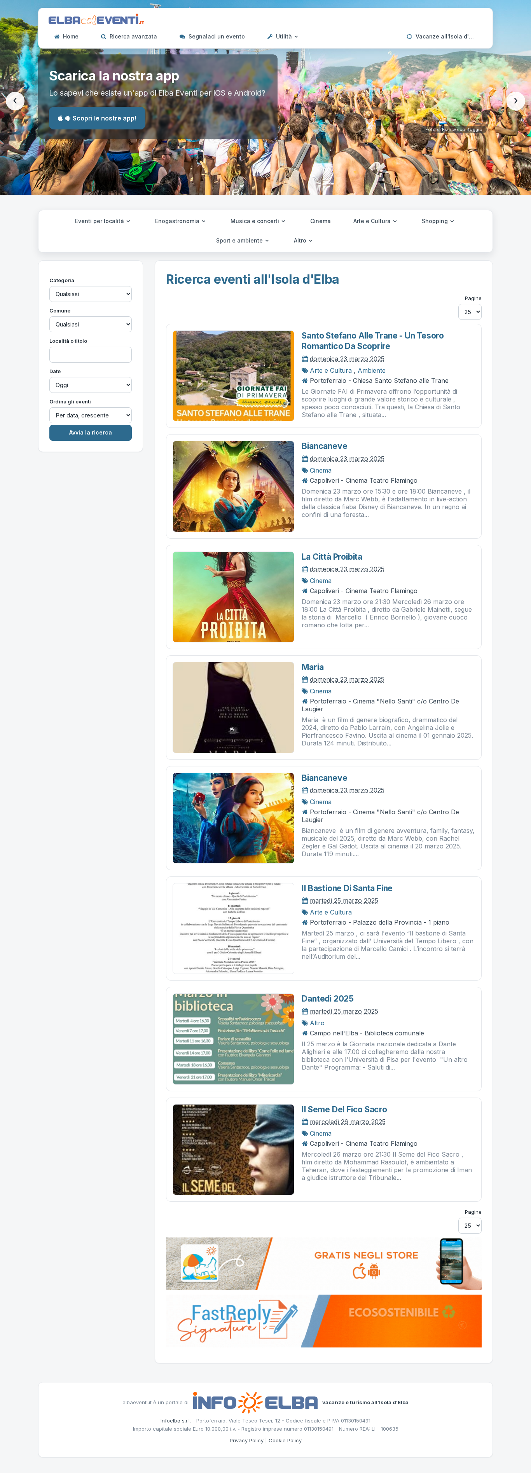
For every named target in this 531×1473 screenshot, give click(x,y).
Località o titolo (68, 341)
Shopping (435, 221)
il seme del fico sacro (344, 1109)
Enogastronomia (178, 221)
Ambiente (372, 370)
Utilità (283, 36)
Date (55, 371)
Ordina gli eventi (70, 401)
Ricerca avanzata (132, 36)
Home (70, 36)
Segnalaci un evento (216, 36)
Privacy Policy (247, 1440)
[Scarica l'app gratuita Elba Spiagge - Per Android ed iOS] (324, 1263)
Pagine (473, 298)
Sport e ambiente (240, 240)
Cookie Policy (285, 1440)
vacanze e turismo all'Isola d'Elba (365, 1402)
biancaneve (324, 446)
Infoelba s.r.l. (176, 1420)
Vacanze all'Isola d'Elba (447, 36)
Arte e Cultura (372, 221)
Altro (301, 240)
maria (312, 667)
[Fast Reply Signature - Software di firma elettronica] (324, 1320)
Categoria (61, 280)
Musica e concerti (256, 221)
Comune (59, 310)
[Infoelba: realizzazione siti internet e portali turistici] (255, 1402)
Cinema (320, 221)
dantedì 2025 (327, 999)
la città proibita (332, 557)
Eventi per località (100, 221)
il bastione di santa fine (347, 888)
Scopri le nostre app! (104, 118)
